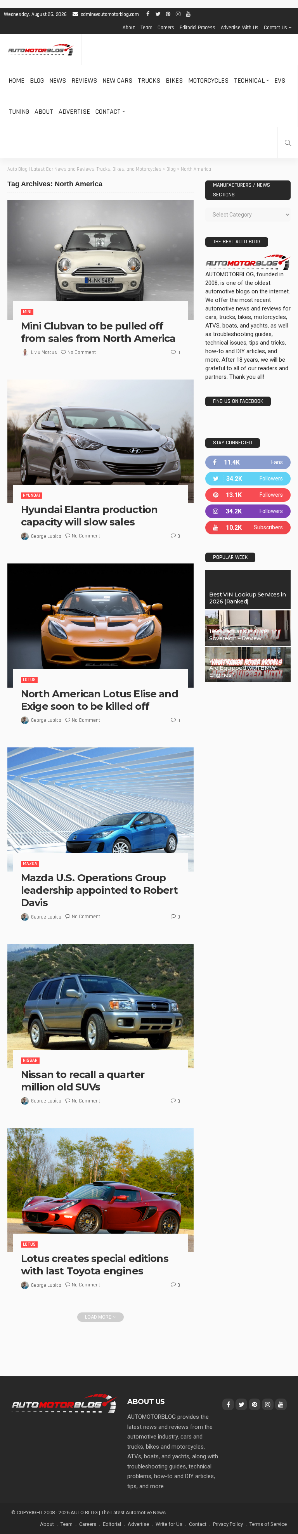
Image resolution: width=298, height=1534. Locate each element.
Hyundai (31, 495)
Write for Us (169, 1524)
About (129, 27)
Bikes (174, 80)
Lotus (29, 680)
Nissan (30, 1060)
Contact (108, 111)
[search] (288, 142)
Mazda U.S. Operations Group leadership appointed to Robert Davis (99, 890)
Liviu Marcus (44, 352)
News (57, 80)
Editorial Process (197, 27)
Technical (249, 80)
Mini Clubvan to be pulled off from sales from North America (98, 332)
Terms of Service (268, 1524)
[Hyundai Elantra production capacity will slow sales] (100, 441)
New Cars (117, 80)
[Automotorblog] (41, 50)
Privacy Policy (228, 1524)
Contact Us (275, 27)
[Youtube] (248, 527)
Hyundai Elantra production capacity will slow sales (89, 515)
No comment (82, 352)
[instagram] (248, 511)
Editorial (112, 1524)
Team (146, 27)
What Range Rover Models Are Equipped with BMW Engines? (245, 667)
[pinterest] (248, 495)
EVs (279, 80)
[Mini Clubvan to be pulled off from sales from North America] (100, 260)
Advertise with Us (240, 27)
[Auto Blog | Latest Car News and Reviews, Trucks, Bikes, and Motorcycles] (64, 1403)
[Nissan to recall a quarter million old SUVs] (100, 1006)
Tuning (19, 111)
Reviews (84, 80)
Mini (27, 312)
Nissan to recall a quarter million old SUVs (82, 1080)
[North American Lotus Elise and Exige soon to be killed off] (100, 625)
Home (16, 80)
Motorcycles (208, 80)
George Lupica (46, 536)
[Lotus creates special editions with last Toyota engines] (100, 1190)
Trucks (149, 80)
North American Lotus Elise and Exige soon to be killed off (99, 700)
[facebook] (248, 462)
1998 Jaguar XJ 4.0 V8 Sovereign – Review (238, 635)
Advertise (74, 111)
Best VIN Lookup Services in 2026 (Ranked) (247, 598)
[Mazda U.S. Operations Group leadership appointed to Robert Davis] (100, 809)
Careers (166, 27)
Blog (37, 80)
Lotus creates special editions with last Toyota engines (94, 1264)
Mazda (30, 864)
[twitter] (248, 478)
